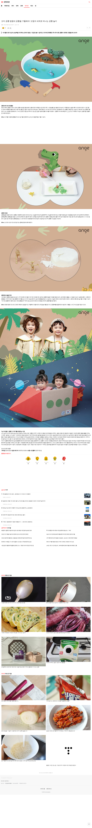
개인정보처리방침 (8, 783)
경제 (21, 5)
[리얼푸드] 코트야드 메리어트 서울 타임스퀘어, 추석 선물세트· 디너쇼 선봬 (20, 667)
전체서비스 (49, 788)
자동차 (4, 497)
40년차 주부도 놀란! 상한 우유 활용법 (55, 662)
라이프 (27, 5)
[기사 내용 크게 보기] (90, 28)
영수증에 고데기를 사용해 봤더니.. (10, 701)
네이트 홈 (42, 788)
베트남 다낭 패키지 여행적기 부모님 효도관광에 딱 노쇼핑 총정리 (17, 508)
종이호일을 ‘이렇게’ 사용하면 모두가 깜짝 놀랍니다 (14, 731)
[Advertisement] (45, 12)
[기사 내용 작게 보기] (87, 28)
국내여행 (5, 518)
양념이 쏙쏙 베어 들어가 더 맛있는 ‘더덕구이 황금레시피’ (60, 731)
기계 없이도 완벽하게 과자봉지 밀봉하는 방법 (57, 701)
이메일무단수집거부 (22, 783)
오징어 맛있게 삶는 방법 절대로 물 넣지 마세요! (58, 632)
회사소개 (2, 783)
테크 (32, 5)
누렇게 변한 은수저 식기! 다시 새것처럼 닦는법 (13, 602)
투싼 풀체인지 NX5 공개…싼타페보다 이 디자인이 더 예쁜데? (17, 494)
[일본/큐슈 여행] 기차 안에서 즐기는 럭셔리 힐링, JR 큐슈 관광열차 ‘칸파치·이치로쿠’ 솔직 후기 (24, 501)
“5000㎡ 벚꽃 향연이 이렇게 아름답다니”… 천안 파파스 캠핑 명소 (17, 521)
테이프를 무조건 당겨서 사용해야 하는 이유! (57, 602)
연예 (17, 5)
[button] (89, 824)
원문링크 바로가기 (6, 453)
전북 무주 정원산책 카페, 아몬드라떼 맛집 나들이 (14, 514)
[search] (89, 2)
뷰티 (13, 5)
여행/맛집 (6, 5)
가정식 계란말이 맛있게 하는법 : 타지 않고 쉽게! (13, 632)
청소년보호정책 (15, 783)
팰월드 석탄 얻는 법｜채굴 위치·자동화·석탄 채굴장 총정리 (61, 765)
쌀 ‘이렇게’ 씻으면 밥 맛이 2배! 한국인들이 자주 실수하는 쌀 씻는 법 (18, 760)
